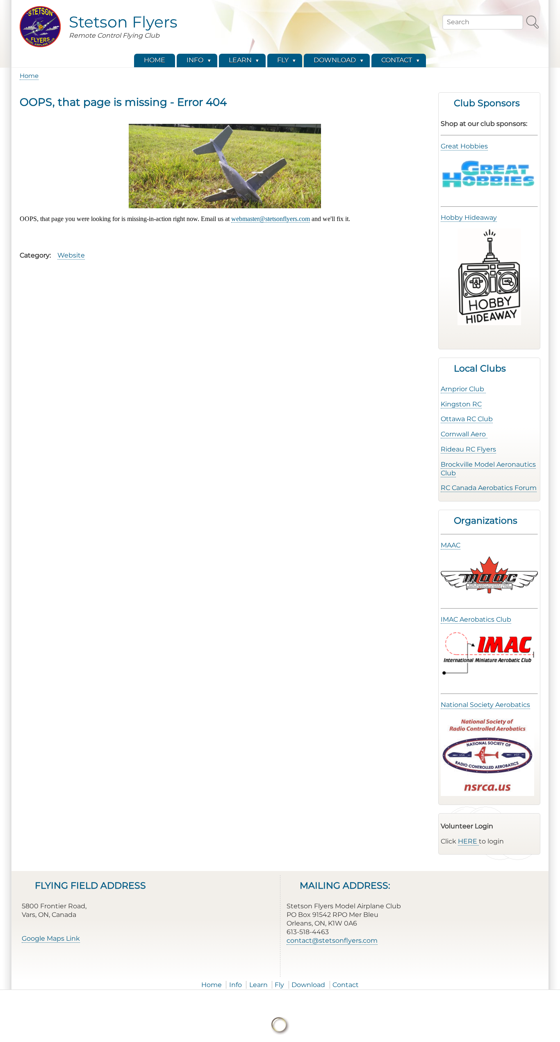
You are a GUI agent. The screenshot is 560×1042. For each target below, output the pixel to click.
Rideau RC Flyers (468, 449)
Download (308, 985)
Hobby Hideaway (469, 217)
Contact (345, 985)
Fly (279, 985)
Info (235, 985)
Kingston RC (461, 404)
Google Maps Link (51, 938)
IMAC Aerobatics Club (476, 619)
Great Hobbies (464, 146)
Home (29, 76)
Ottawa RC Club (467, 419)
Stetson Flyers (123, 22)
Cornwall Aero (464, 434)
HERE (468, 841)
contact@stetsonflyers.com (332, 940)
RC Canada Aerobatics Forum (489, 488)
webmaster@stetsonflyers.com (270, 218)
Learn (258, 985)
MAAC (450, 545)
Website (71, 255)
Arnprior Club (463, 389)
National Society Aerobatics (485, 705)
